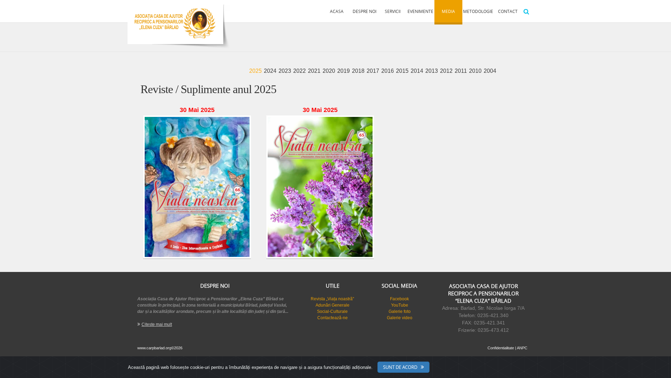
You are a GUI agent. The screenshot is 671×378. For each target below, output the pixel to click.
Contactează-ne (332, 317)
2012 (447, 71)
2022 (300, 71)
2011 (461, 71)
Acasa (337, 11)
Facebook (399, 298)
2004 (490, 71)
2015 (403, 71)
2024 (271, 71)
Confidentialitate (501, 348)
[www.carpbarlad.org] (175, 22)
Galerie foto (400, 311)
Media (448, 11)
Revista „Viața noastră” (332, 298)
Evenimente (420, 11)
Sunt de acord (400, 367)
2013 (432, 71)
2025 (256, 71)
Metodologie (478, 11)
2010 (476, 71)
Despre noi (364, 11)
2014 (418, 71)
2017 (374, 71)
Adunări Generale (332, 305)
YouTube (399, 305)
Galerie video (399, 317)
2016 (388, 71)
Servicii (393, 11)
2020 (330, 71)
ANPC (522, 348)
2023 (286, 71)
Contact (508, 11)
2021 (315, 71)
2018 (359, 71)
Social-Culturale (332, 311)
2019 (344, 71)
